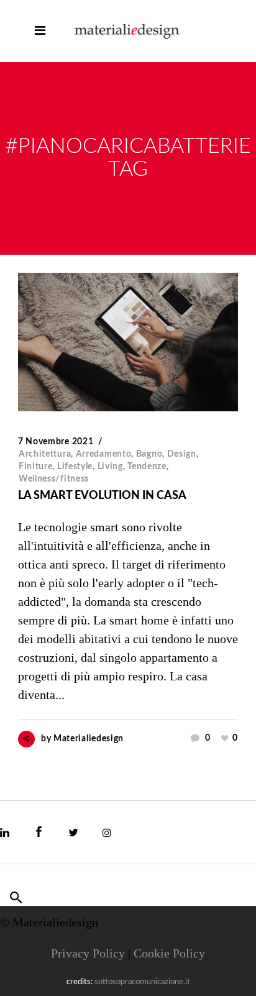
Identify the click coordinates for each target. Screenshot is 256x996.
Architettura (45, 454)
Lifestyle (75, 466)
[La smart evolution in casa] (128, 342)
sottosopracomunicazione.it (142, 982)
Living (110, 466)
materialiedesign (88, 738)
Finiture (36, 466)
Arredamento (104, 454)
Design (181, 454)
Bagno (149, 454)
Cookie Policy (169, 953)
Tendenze (147, 466)
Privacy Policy (88, 953)
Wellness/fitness (54, 479)
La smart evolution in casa (102, 495)
